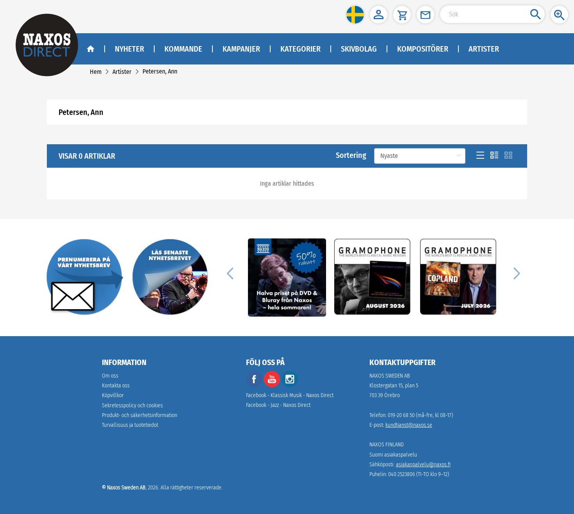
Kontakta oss (116, 385)
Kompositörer (422, 49)
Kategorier (300, 49)
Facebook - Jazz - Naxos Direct (278, 405)
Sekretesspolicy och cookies (132, 405)
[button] (355, 14)
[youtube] (273, 385)
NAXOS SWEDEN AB (389, 376)
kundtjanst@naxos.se (408, 425)
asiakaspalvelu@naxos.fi (423, 464)
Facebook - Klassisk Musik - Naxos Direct (289, 395)
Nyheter (129, 49)
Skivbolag (359, 49)
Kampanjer (241, 49)
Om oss (110, 376)
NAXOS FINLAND (386, 444)
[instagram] (290, 385)
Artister (484, 49)
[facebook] (254, 385)
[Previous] (230, 273)
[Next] (516, 273)
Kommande (183, 49)
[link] (96, 71)
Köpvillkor (113, 395)
